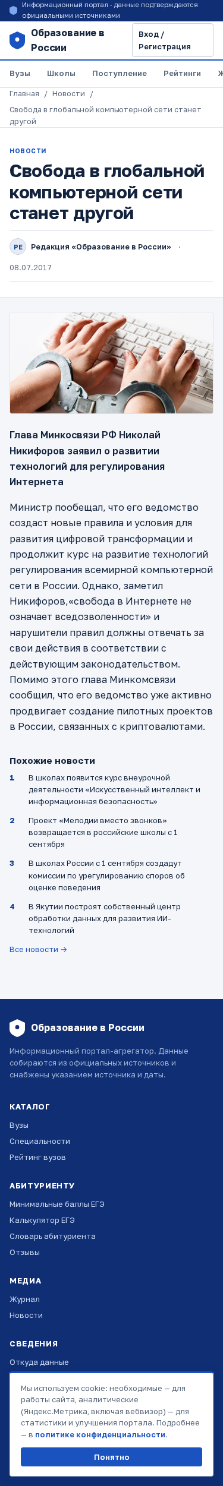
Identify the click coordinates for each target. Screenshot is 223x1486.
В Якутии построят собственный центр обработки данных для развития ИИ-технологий (105, 918)
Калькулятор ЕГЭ (42, 1220)
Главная (24, 93)
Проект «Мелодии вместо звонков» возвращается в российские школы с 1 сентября (103, 832)
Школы (61, 73)
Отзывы (25, 1252)
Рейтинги (182, 73)
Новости (68, 93)
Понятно (112, 1457)
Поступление (119, 73)
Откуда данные (39, 1362)
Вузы (20, 73)
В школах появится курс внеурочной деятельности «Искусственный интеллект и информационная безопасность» (114, 789)
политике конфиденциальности (100, 1434)
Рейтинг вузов (38, 1157)
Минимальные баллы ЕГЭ (57, 1204)
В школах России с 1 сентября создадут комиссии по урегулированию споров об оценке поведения (107, 874)
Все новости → (38, 949)
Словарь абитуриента (53, 1236)
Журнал (25, 1299)
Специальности (40, 1141)
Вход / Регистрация (165, 39)
